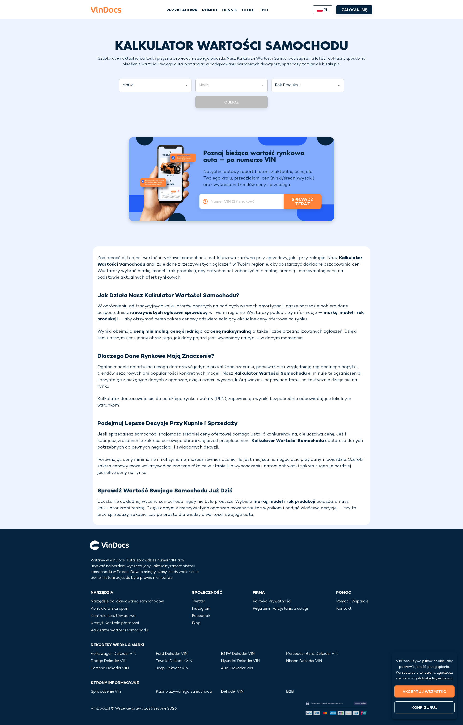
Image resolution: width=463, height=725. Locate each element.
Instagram (201, 609)
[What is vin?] (203, 201)
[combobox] (151, 85)
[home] (106, 10)
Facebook (201, 616)
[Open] (186, 85)
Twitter (198, 601)
